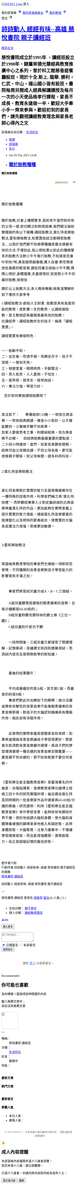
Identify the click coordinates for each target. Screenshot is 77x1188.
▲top (4, 919)
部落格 (13, 144)
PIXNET (17, 1132)
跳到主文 (7, 48)
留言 (46, 897)
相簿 (12, 139)
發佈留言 (8, 949)
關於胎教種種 (22, 164)
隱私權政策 (66, 1132)
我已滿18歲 (9, 1180)
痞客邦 (38, 897)
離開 (21, 1180)
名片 (12, 148)
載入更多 (8, 926)
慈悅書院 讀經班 (12, 876)
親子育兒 (31, 908)
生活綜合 (32, 132)
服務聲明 (40, 1135)
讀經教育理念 (61, 182)
